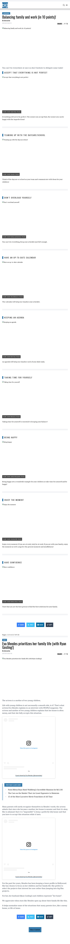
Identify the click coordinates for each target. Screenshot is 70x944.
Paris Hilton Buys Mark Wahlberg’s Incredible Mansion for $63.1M (35, 789)
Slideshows (6, 13)
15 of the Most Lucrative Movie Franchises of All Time (30, 796)
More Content (35, 930)
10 (18, 635)
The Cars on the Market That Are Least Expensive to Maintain (33, 793)
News (4, 640)
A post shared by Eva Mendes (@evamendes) (28, 775)
